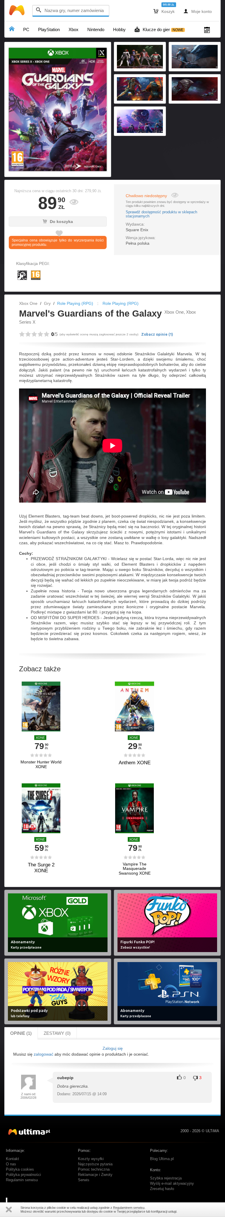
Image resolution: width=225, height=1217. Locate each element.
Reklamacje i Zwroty (95, 1175)
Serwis (83, 1180)
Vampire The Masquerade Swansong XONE (135, 868)
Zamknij (9, 1209)
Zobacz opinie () (157, 334)
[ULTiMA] (17, 11)
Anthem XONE (135, 762)
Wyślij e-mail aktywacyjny (172, 1183)
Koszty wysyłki (91, 1159)
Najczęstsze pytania (95, 1164)
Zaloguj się (113, 1048)
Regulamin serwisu (22, 1180)
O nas (11, 1164)
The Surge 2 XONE (41, 867)
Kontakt (12, 1159)
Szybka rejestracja (166, 1178)
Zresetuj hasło (162, 1189)
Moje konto (197, 11)
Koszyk (164, 11)
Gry (47, 303)
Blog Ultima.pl (162, 1159)
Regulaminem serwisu (128, 1207)
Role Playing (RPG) (75, 303)
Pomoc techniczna (94, 1169)
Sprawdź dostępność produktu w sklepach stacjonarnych (161, 214)
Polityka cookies (20, 1169)
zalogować (43, 1054)
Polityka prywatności (23, 1175)
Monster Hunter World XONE (41, 764)
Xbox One (28, 303)
